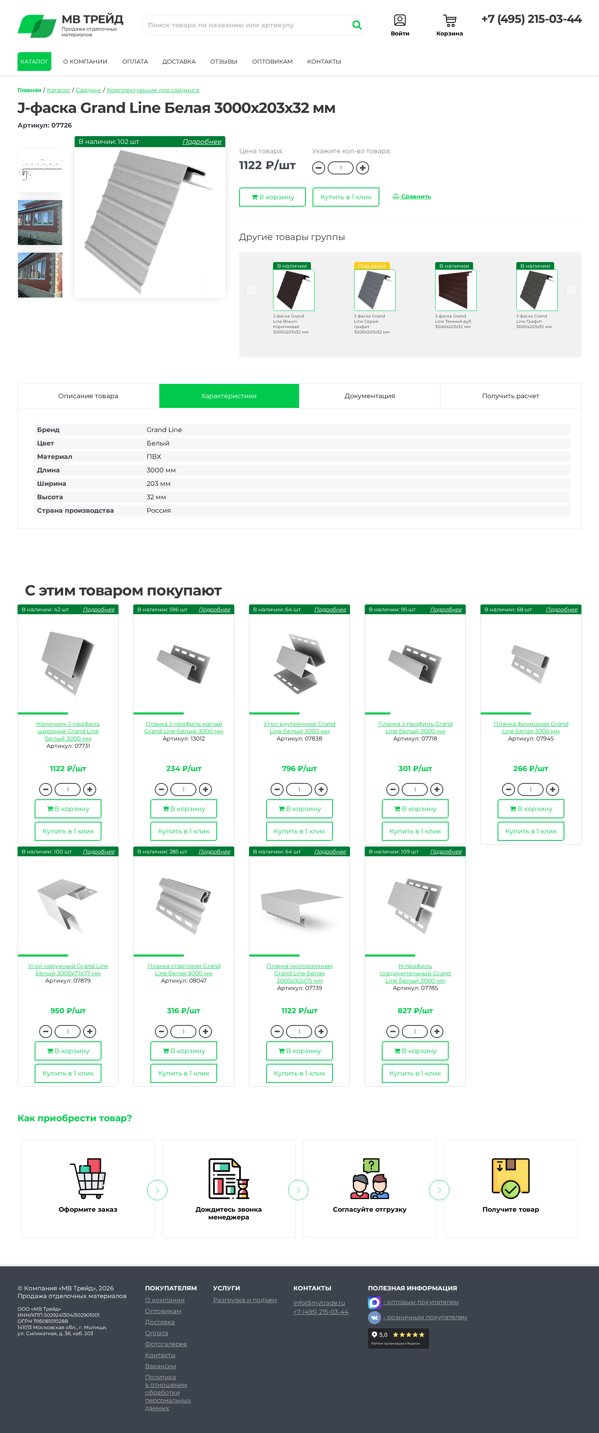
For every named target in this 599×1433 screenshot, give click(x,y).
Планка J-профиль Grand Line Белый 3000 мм (415, 727)
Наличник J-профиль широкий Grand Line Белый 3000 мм (68, 731)
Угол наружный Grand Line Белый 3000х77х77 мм (68, 969)
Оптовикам (272, 61)
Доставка (179, 61)
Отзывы (224, 61)
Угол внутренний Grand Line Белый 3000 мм (299, 727)
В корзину (276, 197)
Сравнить (415, 196)
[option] (40, 173)
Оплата (135, 61)
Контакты (324, 61)
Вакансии (160, 1366)
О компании (85, 61)
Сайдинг (88, 90)
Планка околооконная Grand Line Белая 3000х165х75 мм (299, 973)
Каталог (34, 61)
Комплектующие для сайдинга (153, 90)
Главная (30, 90)
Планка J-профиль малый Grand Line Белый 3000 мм (183, 727)
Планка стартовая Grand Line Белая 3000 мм (184, 969)
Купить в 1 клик (346, 197)
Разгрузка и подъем (245, 1300)
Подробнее (201, 142)
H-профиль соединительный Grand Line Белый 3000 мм (415, 973)
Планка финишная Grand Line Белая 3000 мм (531, 727)
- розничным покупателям (425, 1317)
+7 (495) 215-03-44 (531, 19)
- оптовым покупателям (421, 1302)
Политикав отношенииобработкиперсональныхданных (168, 1392)
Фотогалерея (166, 1344)
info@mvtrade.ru (319, 1303)
